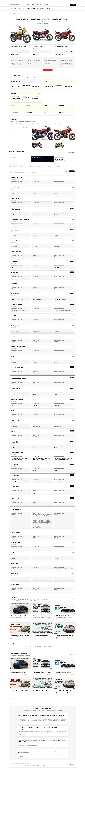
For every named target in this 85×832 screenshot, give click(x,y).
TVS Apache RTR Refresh (62, 46)
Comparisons (21, 8)
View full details (14, 54)
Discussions (39, 4)
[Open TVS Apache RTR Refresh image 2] (59, 144)
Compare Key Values (46, 69)
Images (21, 13)
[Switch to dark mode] (59, 5)
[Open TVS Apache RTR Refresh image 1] (64, 133)
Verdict (11, 13)
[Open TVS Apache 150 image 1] (42, 133)
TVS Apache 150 (37, 46)
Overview (16, 13)
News (33, 4)
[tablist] (42, 166)
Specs (26, 13)
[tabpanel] (42, 381)
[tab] (13, 165)
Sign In (74, 4)
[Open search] (55, 4)
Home (11, 8)
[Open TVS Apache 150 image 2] (37, 144)
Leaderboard (45, 4)
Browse (28, 4)
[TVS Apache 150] (42, 34)
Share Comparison (38, 69)
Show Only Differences (72, 152)
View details (28, 124)
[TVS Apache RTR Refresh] (64, 34)
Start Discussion (71, 764)
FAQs (34, 13)
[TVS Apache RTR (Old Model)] (20, 34)
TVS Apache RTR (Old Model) (19, 46)
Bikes (15, 8)
